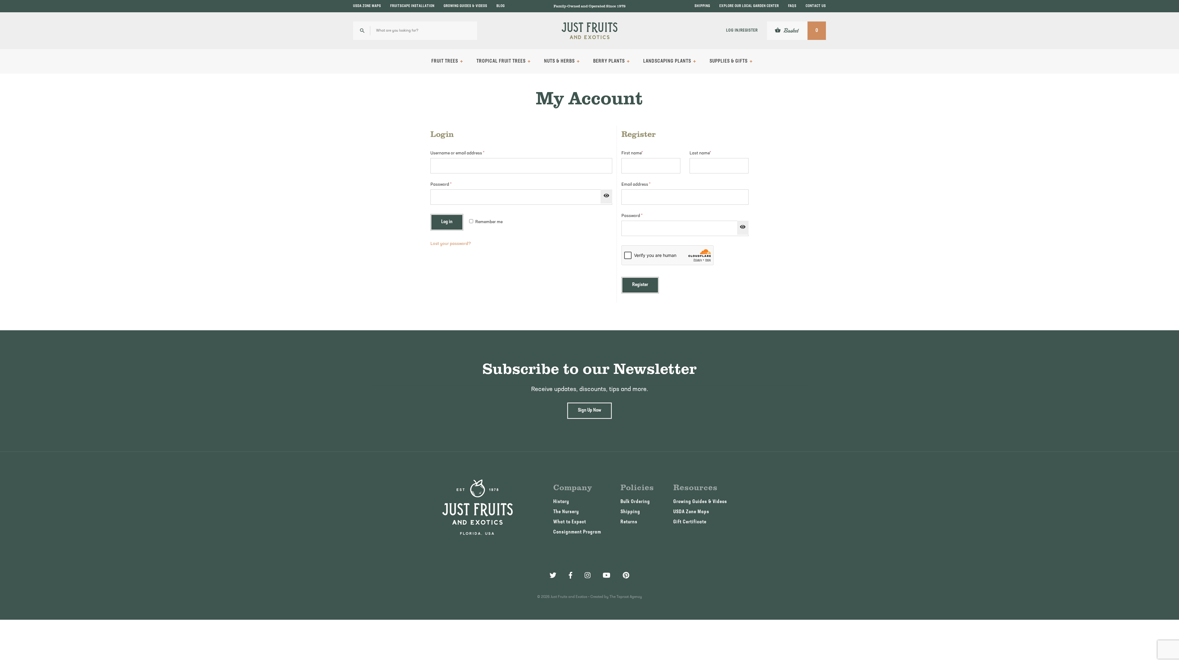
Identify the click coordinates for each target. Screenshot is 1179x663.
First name (632, 153)
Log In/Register (742, 30)
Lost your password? (450, 244)
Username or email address (465, 153)
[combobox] (415, 30)
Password (449, 185)
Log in (447, 221)
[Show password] (606, 196)
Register (640, 284)
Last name (700, 153)
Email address (644, 185)
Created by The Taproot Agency (616, 597)
